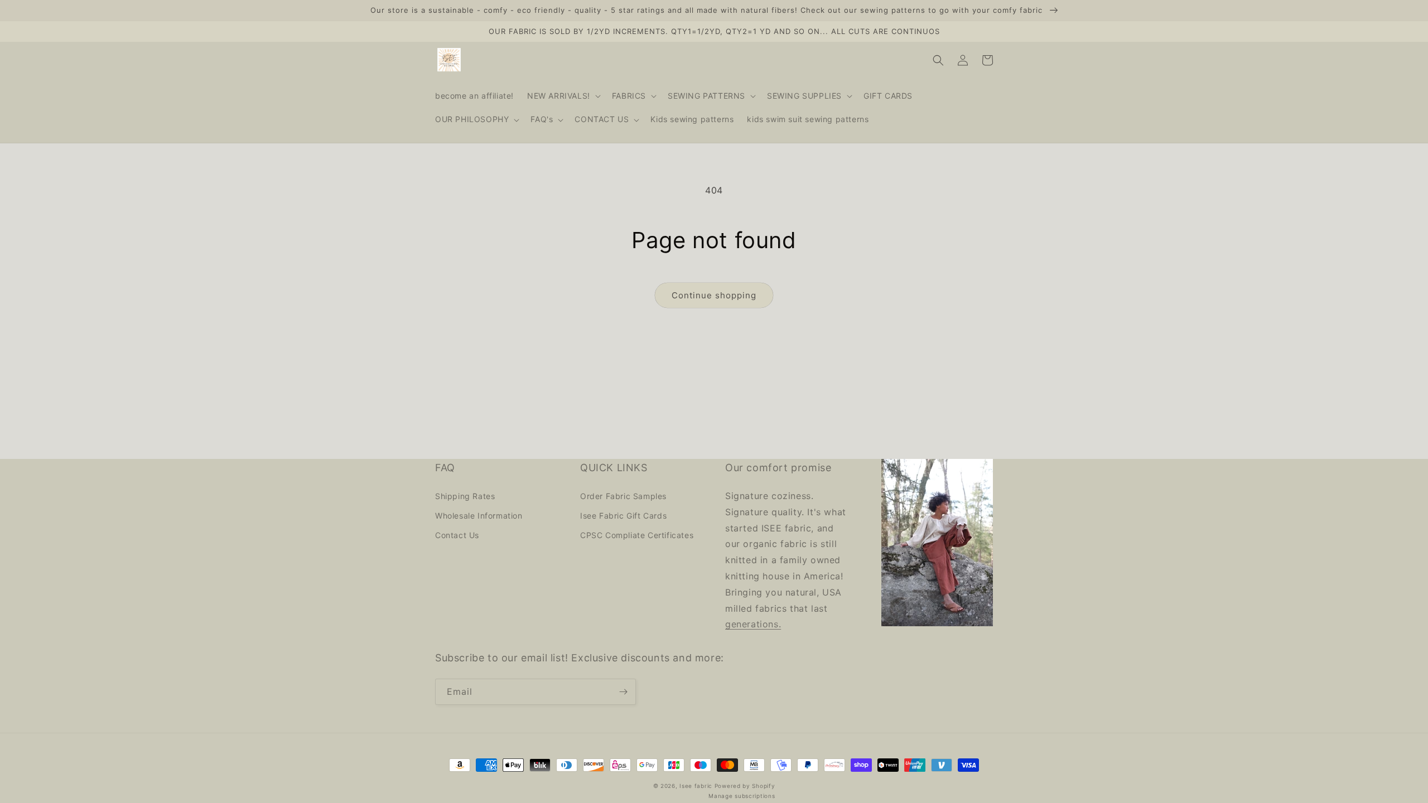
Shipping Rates (465, 496)
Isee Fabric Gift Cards (623, 515)
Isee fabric (695, 785)
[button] (562, 96)
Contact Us (457, 535)
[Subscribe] (623, 692)
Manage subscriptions (741, 795)
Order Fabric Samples (623, 496)
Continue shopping (714, 295)
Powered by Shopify (745, 785)
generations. (753, 624)
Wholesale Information (479, 515)
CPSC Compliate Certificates (636, 535)
